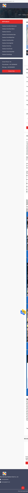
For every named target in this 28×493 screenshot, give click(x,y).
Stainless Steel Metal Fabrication (9, 26)
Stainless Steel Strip (6, 45)
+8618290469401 (11, 67)
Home (20, 14)
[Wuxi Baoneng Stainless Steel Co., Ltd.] (4, 5)
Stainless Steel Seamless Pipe (9, 34)
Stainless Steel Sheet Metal (8, 28)
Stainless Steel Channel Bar (8, 51)
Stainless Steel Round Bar (8, 40)
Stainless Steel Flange (7, 54)
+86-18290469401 (13, 64)
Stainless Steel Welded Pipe (8, 37)
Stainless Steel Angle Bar (7, 43)
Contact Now (11, 71)
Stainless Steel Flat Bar (7, 48)
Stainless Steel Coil (6, 31)
